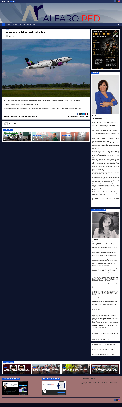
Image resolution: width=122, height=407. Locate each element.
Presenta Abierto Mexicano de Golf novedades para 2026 (103, 346)
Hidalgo (8, 24)
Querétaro (14, 24)
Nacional (29, 24)
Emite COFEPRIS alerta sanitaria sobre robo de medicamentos (74, 137)
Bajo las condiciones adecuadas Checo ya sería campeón (103, 354)
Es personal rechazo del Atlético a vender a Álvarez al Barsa (103, 344)
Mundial (35, 24)
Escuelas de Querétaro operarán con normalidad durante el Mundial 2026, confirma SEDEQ (14, 138)
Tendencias (21, 24)
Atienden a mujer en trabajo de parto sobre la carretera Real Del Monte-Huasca (75, 369)
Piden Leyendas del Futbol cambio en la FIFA (100, 351)
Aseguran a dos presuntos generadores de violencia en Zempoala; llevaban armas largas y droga (16, 370)
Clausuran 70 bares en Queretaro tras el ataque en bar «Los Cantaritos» (21, 116)
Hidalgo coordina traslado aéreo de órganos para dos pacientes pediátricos (45, 369)
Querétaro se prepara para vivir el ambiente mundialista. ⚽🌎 (45, 137)
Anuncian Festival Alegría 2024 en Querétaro (77, 116)
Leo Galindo (13, 35)
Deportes (35, 135)
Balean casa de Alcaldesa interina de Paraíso (109, 382)
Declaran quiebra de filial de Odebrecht (88, 378)
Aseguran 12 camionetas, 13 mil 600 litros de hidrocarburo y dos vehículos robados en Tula (105, 369)
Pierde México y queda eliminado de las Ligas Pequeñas (102, 349)
